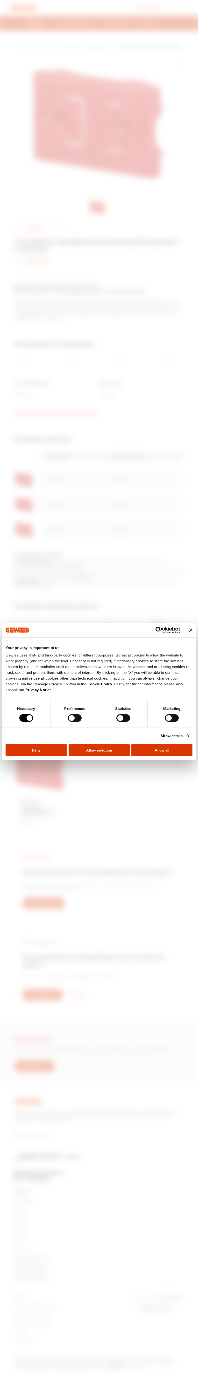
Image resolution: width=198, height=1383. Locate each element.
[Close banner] (190, 630)
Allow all (162, 750)
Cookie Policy (99, 684)
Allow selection (99, 750)
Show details (172, 735)
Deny (36, 750)
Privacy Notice (38, 690)
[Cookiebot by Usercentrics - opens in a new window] (159, 630)
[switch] (75, 718)
